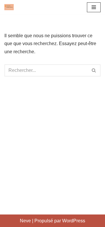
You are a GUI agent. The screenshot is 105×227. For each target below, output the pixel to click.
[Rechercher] (94, 70)
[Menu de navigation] (94, 7)
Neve (25, 220)
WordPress (73, 220)
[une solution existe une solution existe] (9, 7)
